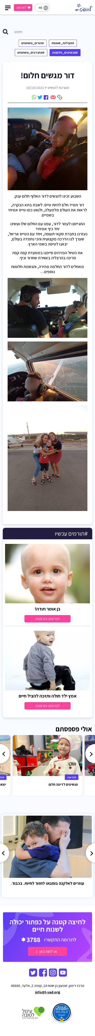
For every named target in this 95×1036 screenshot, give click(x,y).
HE (40, 8)
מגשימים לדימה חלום (63, 784)
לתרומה (21, 7)
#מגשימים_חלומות (65, 52)
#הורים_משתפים (32, 43)
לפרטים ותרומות (47, 618)
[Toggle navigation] (8, 9)
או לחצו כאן (48, 951)
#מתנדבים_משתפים (31, 52)
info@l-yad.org (47, 992)
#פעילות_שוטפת (63, 43)
